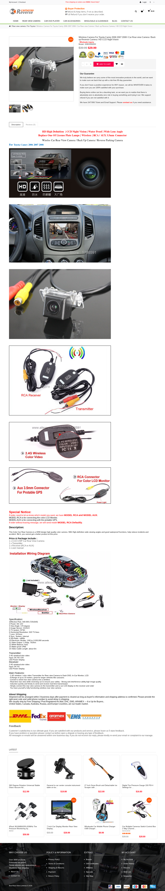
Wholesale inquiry (87, 42)
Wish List (127, 872)
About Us (14, 872)
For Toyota (31, 26)
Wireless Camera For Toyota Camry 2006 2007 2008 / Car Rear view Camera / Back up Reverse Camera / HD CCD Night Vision (84, 26)
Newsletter (127, 876)
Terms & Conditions (56, 864)
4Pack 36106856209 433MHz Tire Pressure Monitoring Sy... (23, 827)
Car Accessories (71, 21)
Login (144, 2)
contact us (127, 102)
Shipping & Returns (56, 868)
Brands (89, 859)
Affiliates (89, 868)
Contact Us (127, 21)
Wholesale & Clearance (96, 21)
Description (16, 125)
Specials (89, 872)
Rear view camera (31, 21)
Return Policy (53, 876)
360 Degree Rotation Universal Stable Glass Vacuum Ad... (24, 786)
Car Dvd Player (52, 21)
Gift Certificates (92, 864)
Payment (52, 872)
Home (15, 21)
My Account (13, 2)
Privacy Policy (54, 859)
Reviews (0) (30, 125)
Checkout (22, 2)
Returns (126, 868)
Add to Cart (105, 64)
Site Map (89, 876)
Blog (114, 21)
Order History (128, 864)
